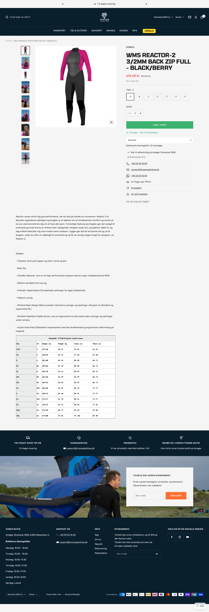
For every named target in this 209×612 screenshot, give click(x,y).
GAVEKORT (96, 30)
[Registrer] (156, 554)
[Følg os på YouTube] (187, 537)
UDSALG (149, 31)
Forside (9, 41)
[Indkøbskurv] (201, 17)
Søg (97, 535)
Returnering (101, 548)
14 (176, 96)
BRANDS (111, 30)
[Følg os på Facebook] (172, 537)
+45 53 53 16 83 (139, 163)
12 (167, 96)
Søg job (98, 544)
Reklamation (101, 553)
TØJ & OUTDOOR (78, 30)
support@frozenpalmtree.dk (145, 169)
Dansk (178, 17)
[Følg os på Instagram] (180, 537)
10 (157, 96)
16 (185, 96)
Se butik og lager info (136, 157)
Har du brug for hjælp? (137, 201)
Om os (98, 539)
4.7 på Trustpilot (139, 194)
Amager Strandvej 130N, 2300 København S (27, 535)
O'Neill (130, 47)
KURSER (124, 30)
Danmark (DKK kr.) (162, 17)
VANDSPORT (59, 30)
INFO (134, 30)
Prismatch (136, 188)
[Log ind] (195, 17)
